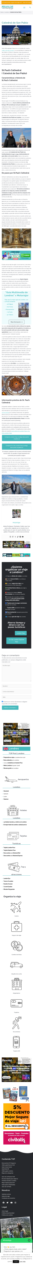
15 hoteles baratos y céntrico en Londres (15, 822)
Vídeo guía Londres (7, 1171)
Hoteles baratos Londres (9, 1180)
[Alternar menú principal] (24, 7)
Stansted (6, 791)
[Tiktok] (18, 537)
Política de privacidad (8, 1213)
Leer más (22, 1261)
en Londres (11, 768)
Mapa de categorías (7, 1173)
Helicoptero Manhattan (8, 1184)
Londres (7, 12)
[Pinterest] (20, 537)
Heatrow (6, 799)
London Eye (7, 878)
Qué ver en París (6, 1186)
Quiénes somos (6, 1194)
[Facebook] (13, 537)
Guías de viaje (6, 1196)
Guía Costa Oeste (7, 1167)
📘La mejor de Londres (15, 616)
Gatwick (6, 793)
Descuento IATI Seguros (9, 1163)
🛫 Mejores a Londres (16, 576)
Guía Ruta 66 (5, 1169)
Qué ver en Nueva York (8, 1176)
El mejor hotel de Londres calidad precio (15, 824)
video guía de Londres (8, 50)
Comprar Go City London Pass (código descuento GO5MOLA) (17, 446)
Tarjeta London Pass (9, 847)
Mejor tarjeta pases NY (8, 1182)
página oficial (5, 412)
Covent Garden (8, 886)
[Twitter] (15, 537)
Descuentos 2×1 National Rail (12, 853)
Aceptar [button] (16, 1261)
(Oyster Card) (12, 765)
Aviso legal (5, 1211)
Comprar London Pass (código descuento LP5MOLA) (17, 438)
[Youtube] (22, 537)
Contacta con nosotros (8, 1198)
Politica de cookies (7, 1215)
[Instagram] (10, 537)
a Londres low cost (14, 757)
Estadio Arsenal (8, 884)
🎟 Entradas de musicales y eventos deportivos (14, 598)
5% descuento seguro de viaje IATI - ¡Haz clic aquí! (16, 2)
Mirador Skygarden (9, 889)
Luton (5, 796)
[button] (30, 7)
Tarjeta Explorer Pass (10, 850)
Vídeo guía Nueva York (8, 1165)
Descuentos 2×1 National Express (13, 855)
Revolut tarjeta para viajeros (10, 1178)
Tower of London (8, 881)
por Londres (11, 760)
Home (2, 12)
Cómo (13, 763)
